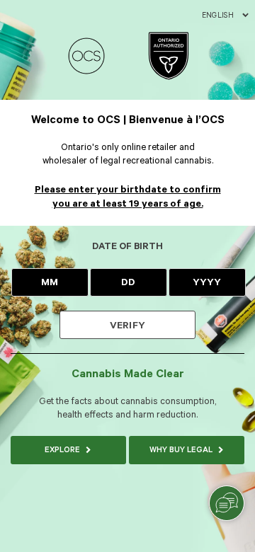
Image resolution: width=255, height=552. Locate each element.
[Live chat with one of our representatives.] (226, 503)
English (218, 15)
